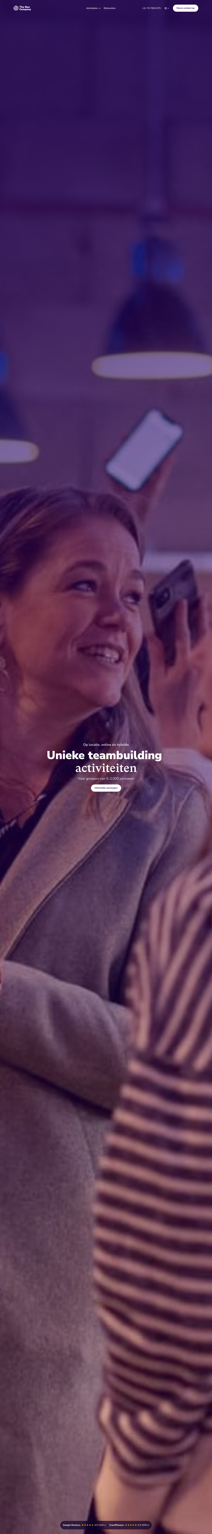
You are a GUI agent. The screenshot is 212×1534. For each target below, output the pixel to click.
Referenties (110, 8)
